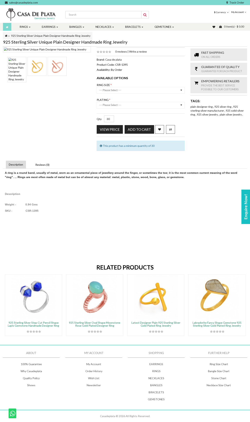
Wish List (93, 378)
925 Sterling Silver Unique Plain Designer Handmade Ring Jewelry (50, 35)
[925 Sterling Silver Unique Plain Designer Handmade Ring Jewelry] (16, 69)
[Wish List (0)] (214, 27)
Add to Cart (139, 129)
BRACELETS (156, 392)
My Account (93, 364)
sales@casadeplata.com (23, 2)
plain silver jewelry (231, 114)
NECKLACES (156, 378)
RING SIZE (104, 85)
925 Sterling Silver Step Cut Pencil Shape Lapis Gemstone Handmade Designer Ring (33, 324)
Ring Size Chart (219, 364)
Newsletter (94, 385)
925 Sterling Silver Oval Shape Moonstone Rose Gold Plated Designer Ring (94, 324)
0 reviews (121, 51)
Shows (31, 385)
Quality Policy (31, 378)
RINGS (156, 371)
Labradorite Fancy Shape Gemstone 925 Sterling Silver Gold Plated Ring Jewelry (217, 324)
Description (16, 164)
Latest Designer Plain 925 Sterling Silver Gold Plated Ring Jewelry (155, 324)
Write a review (138, 51)
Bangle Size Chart (218, 371)
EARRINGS (156, 364)
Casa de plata (113, 59)
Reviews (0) (42, 164)
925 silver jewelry (208, 114)
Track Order (236, 2)
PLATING (103, 99)
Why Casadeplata (31, 371)
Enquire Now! (245, 207)
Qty (99, 119)
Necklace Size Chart (219, 385)
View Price (110, 129)
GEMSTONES (156, 399)
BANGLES (156, 385)
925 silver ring (223, 106)
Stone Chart (218, 378)
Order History (93, 371)
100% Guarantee (31, 364)
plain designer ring (201, 106)
